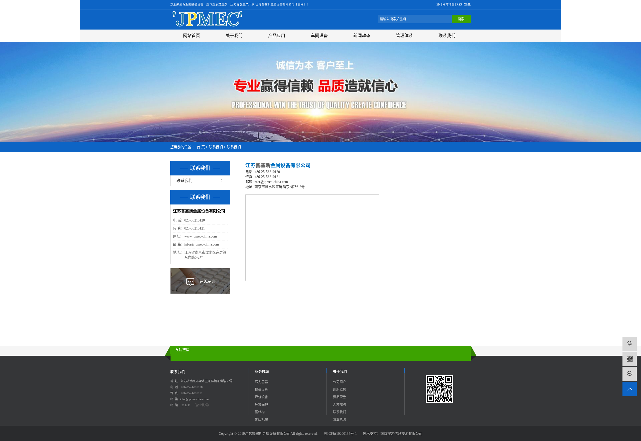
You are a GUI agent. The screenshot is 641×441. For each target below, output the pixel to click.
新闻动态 (361, 35)
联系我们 (446, 35)
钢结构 (260, 412)
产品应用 (276, 35)
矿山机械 (261, 419)
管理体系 (404, 35)
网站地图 (448, 4)
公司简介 (339, 382)
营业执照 (339, 419)
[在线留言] (629, 374)
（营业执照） (202, 405)
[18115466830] (629, 344)
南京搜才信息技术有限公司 (401, 433)
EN (438, 4)
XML (467, 4)
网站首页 (191, 35)
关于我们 (234, 35)
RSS (459, 4)
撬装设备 (261, 389)
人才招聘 (339, 404)
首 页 (201, 147)
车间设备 (319, 35)
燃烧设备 (261, 397)
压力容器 (261, 382)
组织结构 (339, 389)
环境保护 (261, 404)
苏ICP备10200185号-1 (340, 433)
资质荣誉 (339, 397)
